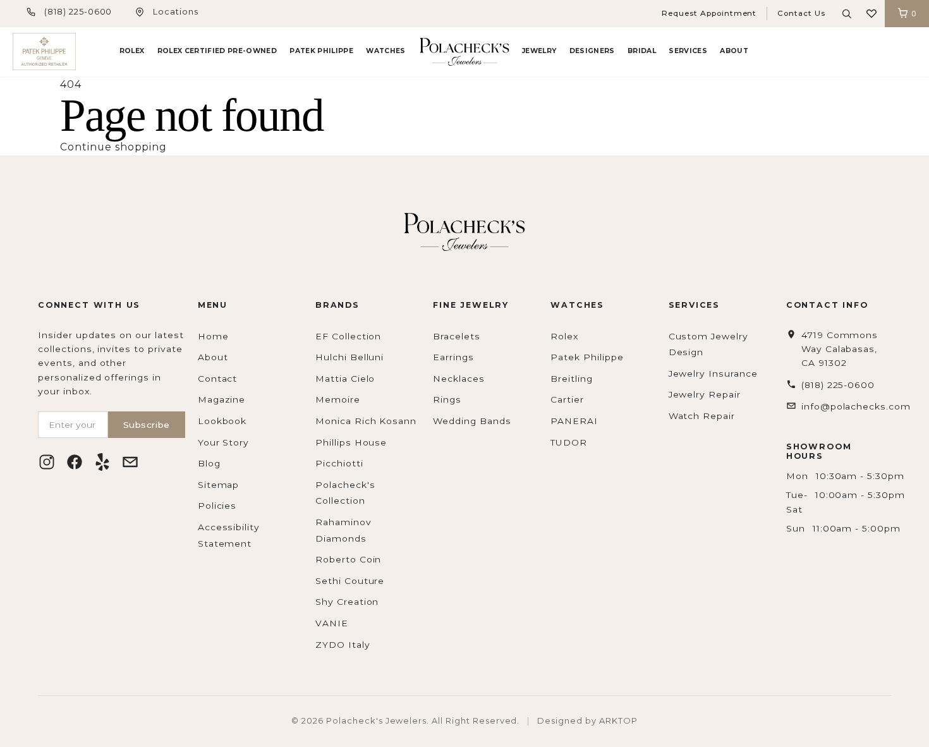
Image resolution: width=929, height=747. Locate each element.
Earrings (453, 357)
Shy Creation (347, 602)
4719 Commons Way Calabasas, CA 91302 (839, 349)
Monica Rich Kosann (365, 421)
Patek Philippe (321, 51)
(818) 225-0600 (78, 11)
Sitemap (219, 485)
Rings (447, 399)
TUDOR (568, 442)
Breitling (571, 378)
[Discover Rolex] (869, 51)
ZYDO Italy (342, 645)
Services (688, 51)
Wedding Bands (472, 421)
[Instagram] (47, 462)
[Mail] (130, 462)
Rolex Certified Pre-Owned (217, 51)
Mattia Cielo (345, 378)
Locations (175, 11)
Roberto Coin (348, 559)
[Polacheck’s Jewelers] (44, 51)
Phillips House (351, 442)
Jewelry (539, 51)
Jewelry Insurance (713, 373)
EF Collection (348, 336)
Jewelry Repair (705, 394)
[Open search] (846, 14)
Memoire (337, 399)
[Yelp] (102, 462)
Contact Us (801, 13)
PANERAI (574, 421)
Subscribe (146, 425)
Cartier (567, 399)
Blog (209, 463)
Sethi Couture (349, 581)
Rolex (132, 51)
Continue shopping (113, 147)
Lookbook (222, 421)
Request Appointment (709, 13)
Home (213, 336)
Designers (592, 51)
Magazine (222, 399)
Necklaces (459, 378)
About (734, 51)
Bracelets (456, 336)
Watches (385, 51)
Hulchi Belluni (349, 357)
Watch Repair (702, 416)
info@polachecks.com (856, 406)
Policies (217, 506)
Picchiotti (339, 463)
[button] (871, 13)
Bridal (642, 51)
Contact (218, 378)
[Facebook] (74, 462)
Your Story (224, 442)
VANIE (331, 623)
